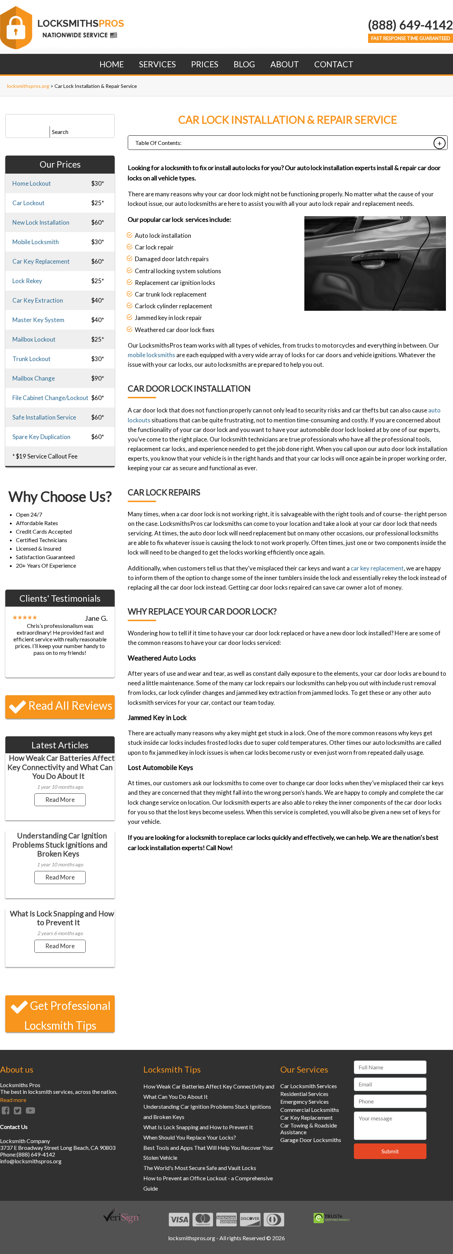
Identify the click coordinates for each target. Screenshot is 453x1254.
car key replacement (377, 568)
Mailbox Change (33, 378)
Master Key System (38, 320)
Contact (334, 64)
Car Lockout (28, 203)
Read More (60, 799)
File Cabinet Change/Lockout (50, 397)
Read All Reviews (70, 705)
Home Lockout (31, 183)
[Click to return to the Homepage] (62, 47)
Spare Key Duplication (41, 436)
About (284, 64)
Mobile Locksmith (35, 242)
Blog (244, 64)
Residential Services (304, 1093)
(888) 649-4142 (410, 24)
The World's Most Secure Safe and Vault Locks (199, 1167)
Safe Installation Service (44, 417)
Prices (204, 64)
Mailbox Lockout (34, 339)
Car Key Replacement (41, 261)
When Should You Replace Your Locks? (189, 1137)
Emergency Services (304, 1101)
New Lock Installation (40, 222)
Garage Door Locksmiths (310, 1139)
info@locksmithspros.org (31, 1161)
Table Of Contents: (158, 142)
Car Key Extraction (37, 300)
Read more (13, 1099)
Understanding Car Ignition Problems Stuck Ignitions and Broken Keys (60, 844)
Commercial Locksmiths (309, 1109)
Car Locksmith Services (308, 1086)
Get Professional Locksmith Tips (67, 1015)
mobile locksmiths (151, 355)
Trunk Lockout (31, 358)
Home (111, 64)
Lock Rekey (27, 281)
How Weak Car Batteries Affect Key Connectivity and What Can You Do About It (61, 766)
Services (157, 64)
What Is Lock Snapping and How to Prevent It (62, 918)
